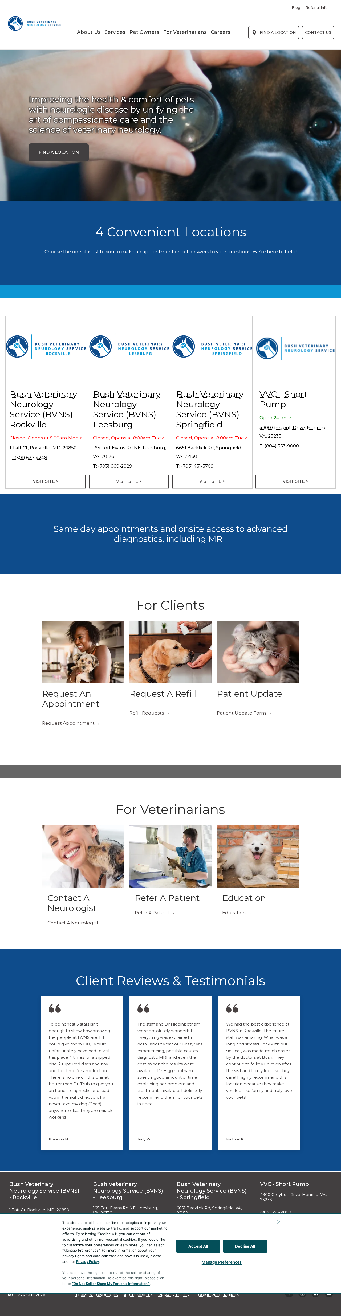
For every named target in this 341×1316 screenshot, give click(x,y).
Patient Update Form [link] (241, 713)
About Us (88, 32)
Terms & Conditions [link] (96, 1295)
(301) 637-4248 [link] (24, 1222)
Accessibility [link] (138, 1295)
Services (115, 32)
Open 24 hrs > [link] (275, 417)
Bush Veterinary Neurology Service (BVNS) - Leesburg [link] (127, 409)
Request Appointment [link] (68, 723)
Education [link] (234, 912)
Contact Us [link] (318, 32)
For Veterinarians (184, 32)
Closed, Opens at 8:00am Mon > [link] (46, 438)
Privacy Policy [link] (174, 1295)
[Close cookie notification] (279, 1222)
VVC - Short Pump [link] (283, 399)
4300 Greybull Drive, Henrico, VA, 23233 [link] (293, 1197)
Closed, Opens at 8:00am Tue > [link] (129, 438)
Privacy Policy (87, 1261)
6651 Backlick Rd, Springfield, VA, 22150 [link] (209, 1210)
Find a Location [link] (278, 32)
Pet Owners (144, 32)
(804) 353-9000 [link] (275, 1212)
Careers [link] (220, 32)
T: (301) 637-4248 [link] (28, 457)
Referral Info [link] (317, 7)
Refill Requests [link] (146, 713)
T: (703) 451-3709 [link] (195, 466)
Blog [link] (296, 7)
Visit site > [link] (45, 481)
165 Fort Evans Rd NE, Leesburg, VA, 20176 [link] (125, 1210)
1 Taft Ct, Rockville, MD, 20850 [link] (43, 447)
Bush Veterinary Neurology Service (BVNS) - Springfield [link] (210, 409)
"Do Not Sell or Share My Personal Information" (110, 1283)
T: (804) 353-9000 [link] (279, 446)
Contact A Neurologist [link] (73, 922)
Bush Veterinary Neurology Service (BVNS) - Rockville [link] (44, 409)
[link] (34, 23)
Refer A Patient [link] (152, 912)
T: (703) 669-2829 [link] (112, 466)
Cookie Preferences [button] (217, 1295)
